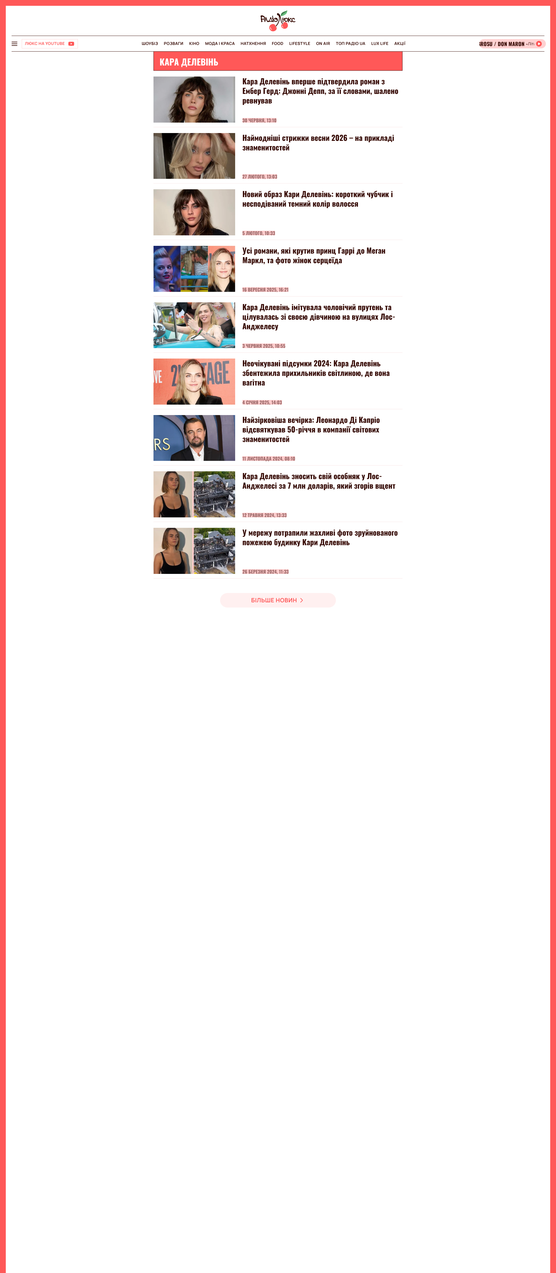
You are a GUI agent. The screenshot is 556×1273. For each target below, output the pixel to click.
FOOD (278, 43)
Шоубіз (150, 43)
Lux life (380, 43)
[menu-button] (14, 44)
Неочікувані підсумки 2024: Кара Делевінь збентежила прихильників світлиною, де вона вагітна (316, 372)
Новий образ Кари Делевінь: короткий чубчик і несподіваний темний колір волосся (317, 198)
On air (323, 43)
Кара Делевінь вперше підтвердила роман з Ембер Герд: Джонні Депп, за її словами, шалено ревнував (320, 90)
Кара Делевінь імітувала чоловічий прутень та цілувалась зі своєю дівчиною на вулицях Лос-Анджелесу (318, 316)
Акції (400, 43)
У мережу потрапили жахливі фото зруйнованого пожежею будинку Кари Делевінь (320, 537)
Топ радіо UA (350, 43)
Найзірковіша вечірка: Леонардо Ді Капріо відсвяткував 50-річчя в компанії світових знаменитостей (311, 429)
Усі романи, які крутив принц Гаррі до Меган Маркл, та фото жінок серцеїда (313, 255)
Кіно (194, 43)
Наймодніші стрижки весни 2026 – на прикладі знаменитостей (318, 142)
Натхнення (253, 43)
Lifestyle (299, 43)
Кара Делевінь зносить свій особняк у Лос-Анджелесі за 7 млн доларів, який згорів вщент (319, 480)
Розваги (173, 43)
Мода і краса (220, 43)
